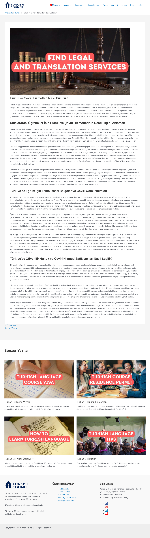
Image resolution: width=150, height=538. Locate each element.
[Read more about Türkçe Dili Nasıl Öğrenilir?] (39, 436)
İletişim (141, 5)
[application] (59, 5)
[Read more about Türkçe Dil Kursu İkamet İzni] (111, 379)
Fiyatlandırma (108, 5)
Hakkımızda (79, 5)
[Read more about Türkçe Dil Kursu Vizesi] (39, 379)
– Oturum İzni (63, 494)
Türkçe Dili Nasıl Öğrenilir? (19, 459)
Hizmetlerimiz (93, 5)
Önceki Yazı (10, 325)
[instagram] (106, 507)
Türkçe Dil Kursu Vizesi (17, 402)
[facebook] (106, 504)
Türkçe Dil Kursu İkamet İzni (92, 402)
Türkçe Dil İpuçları (86, 459)
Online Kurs (122, 5)
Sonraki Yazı (11, 328)
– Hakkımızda (63, 489)
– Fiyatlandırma (64, 492)
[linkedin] (106, 510)
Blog (132, 5)
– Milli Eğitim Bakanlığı (67, 497)
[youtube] (106, 513)
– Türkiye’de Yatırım (66, 500)
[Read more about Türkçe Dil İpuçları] (111, 436)
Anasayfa (67, 5)
